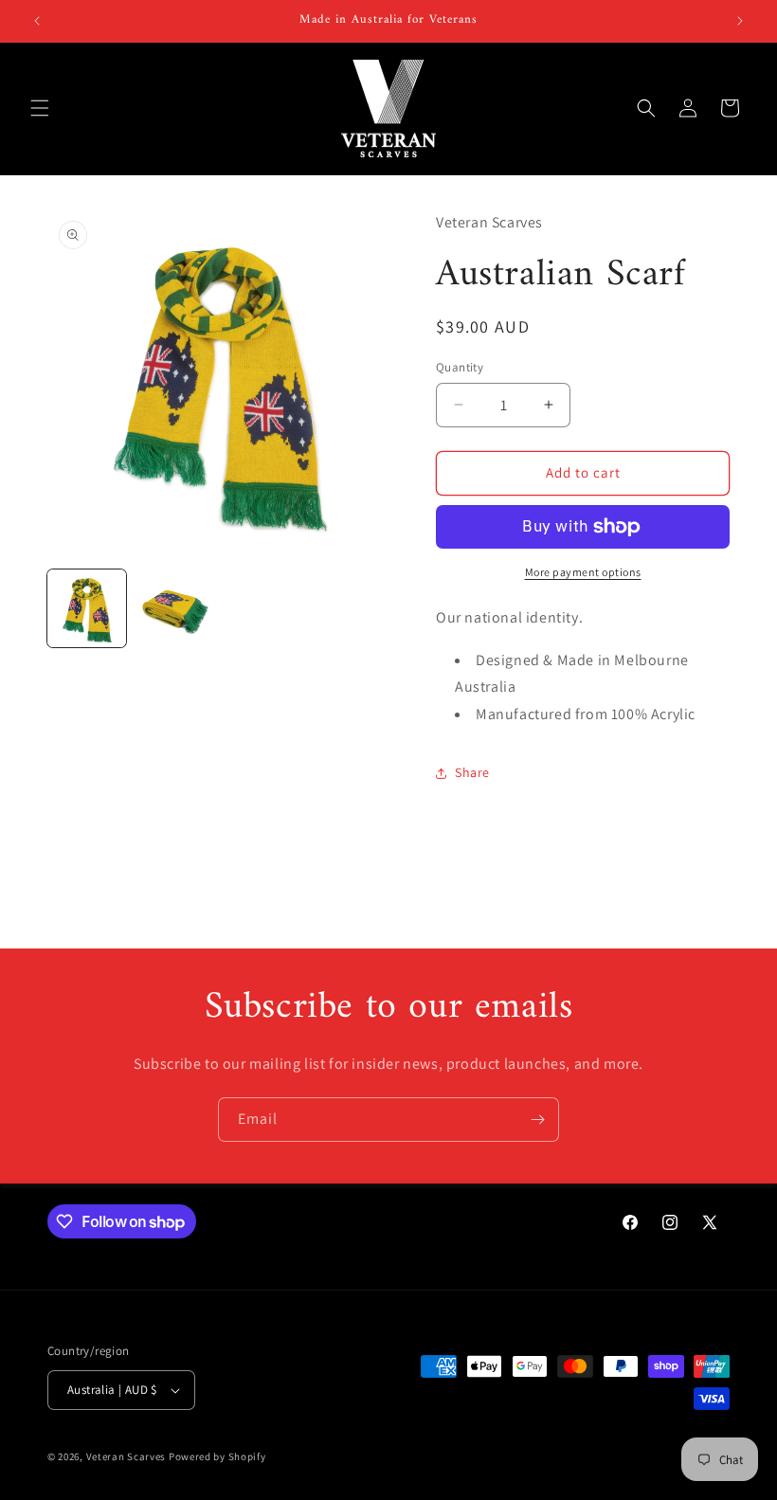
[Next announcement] (740, 21)
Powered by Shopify (217, 1456)
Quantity (459, 367)
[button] (40, 108)
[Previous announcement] (37, 21)
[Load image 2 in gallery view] (175, 608)
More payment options (583, 572)
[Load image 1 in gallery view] (86, 608)
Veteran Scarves (126, 1456)
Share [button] (472, 772)
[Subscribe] (537, 1119)
